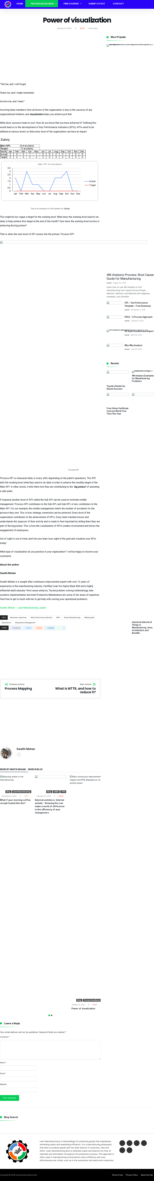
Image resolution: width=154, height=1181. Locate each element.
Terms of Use (117, 1175)
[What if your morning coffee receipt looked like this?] (15, 784)
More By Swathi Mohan (13, 769)
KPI (58, 617)
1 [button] (49, 1015)
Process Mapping (18, 686)
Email (3, 1073)
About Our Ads (147, 1175)
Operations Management (25, 623)
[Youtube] (144, 1143)
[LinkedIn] (137, 1143)
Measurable (89, 617)
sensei (109, 283)
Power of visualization (83, 1008)
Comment (4, 1037)
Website (3, 1084)
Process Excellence (92, 1000)
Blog (8, 791)
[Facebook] (122, 1143)
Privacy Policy (132, 1175)
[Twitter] (129, 1143)
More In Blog (35, 769)
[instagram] (122, 1150)
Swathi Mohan (26, 748)
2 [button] (51, 1015)
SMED (56, 791)
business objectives (19, 617)
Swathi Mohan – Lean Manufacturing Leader (23, 607)
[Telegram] (129, 1150)
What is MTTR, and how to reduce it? (75, 688)
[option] (15, 790)
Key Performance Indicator (42, 617)
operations (7, 623)
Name (3, 1062)
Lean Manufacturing (72, 617)
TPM (63, 791)
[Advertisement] (50, 57)
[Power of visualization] (85, 888)
